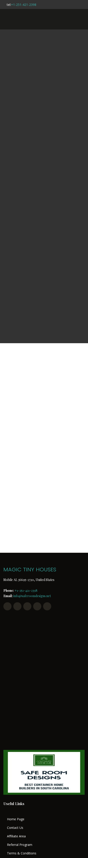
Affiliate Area (16, 836)
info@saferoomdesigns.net (32, 596)
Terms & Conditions (21, 853)
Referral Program (19, 844)
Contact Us (15, 827)
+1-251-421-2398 (23, 4)
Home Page (15, 819)
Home (25, 185)
